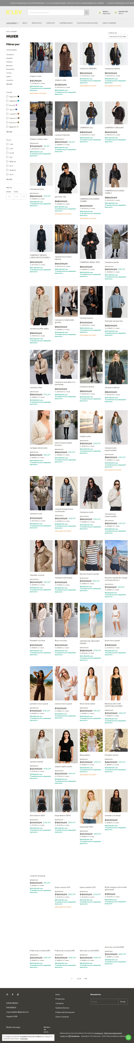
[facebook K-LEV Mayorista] (12, 994)
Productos (36, 23)
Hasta (16, 192)
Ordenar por (112, 33)
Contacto (50, 23)
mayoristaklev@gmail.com (17, 1012)
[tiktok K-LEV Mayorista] (18, 994)
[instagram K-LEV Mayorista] (7, 994)
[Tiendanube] (70, 1039)
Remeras (9, 65)
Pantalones (10, 69)
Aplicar (24, 196)
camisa (9, 73)
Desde (8, 192)
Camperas (10, 54)
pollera (8, 76)
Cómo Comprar (109, 23)
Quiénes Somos (65, 23)
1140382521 (11, 1007)
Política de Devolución (87, 23)
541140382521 (12, 1003)
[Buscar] (86, 12)
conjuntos (9, 80)
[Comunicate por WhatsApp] (128, 1037)
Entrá (105, 11)
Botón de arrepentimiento (113, 1036)
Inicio (24, 23)
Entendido (24, 1039)
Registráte (106, 13)
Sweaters (9, 58)
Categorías (11, 23)
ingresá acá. (99, 1036)
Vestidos (9, 62)
